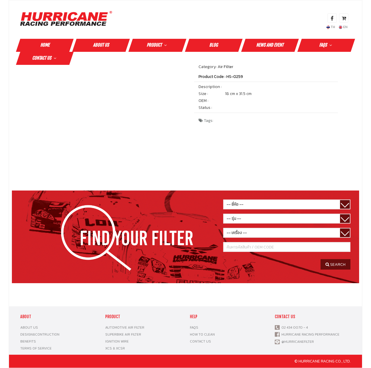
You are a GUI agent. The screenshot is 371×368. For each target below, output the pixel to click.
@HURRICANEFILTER (297, 341)
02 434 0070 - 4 (294, 327)
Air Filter (225, 67)
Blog (213, 45)
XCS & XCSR (115, 348)
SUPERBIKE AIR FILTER (123, 334)
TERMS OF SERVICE (36, 348)
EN (345, 27)
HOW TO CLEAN (202, 334)
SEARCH (337, 264)
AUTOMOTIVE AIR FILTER (124, 327)
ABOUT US (101, 45)
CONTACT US (41, 58)
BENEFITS (28, 341)
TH (332, 27)
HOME (45, 45)
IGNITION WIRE (117, 341)
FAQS (323, 45)
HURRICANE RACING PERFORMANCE (309, 334)
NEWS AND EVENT (269, 45)
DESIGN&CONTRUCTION (39, 334)
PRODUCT (154, 45)
